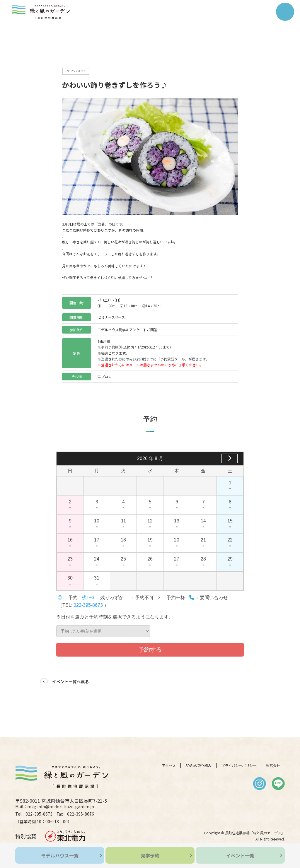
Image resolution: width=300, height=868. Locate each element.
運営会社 (273, 765)
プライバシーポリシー (238, 765)
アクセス (169, 765)
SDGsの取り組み (198, 765)
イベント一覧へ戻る (70, 681)
